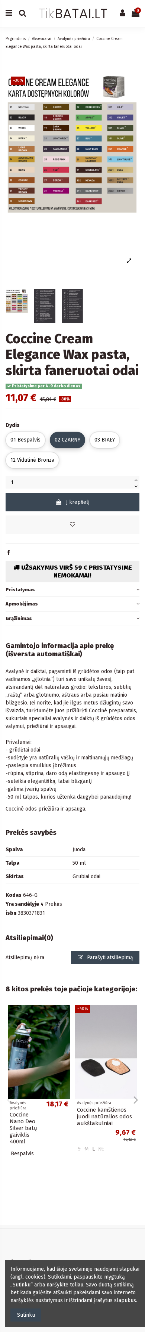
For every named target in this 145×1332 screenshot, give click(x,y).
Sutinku (26, 1315)
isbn (11, 913)
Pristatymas (20, 589)
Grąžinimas (19, 618)
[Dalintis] (8, 552)
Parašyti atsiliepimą (109, 957)
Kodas (14, 895)
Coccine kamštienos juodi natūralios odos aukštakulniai (104, 1116)
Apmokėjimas (22, 604)
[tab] (72, 589)
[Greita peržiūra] (64, 1029)
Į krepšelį (78, 502)
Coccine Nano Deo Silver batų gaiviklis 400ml (23, 1128)
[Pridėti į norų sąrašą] (72, 524)
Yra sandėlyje (22, 904)
